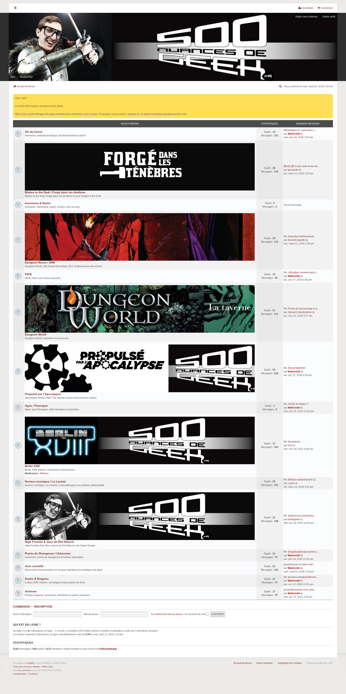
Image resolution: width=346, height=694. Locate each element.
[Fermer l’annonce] (330, 96)
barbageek (294, 519)
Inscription (43, 606)
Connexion (21, 606)
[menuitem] (281, 86)
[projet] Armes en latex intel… (299, 564)
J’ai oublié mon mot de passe (166, 614)
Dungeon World (35, 334)
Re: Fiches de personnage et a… (302, 308)
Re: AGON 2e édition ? (296, 404)
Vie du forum (33, 131)
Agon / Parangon (36, 405)
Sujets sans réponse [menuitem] (306, 16)
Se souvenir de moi (195, 614)
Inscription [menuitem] (307, 8)
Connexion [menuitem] (327, 8)
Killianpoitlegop (108, 648)
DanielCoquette (296, 240)
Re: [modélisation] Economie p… (301, 551)
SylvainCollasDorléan (300, 312)
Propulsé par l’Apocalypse (43, 394)
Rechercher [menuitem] (26, 77)
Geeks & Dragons (37, 578)
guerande (293, 169)
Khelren (44, 473)
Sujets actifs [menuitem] (328, 16)
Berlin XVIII (32, 466)
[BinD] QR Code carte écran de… (302, 166)
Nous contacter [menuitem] (264, 663)
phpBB (30, 663)
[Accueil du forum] (173, 46)
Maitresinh (294, 133)
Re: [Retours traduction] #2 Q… (301, 479)
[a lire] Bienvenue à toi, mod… (300, 589)
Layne (291, 483)
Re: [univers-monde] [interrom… (301, 577)
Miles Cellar (47, 667)
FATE (28, 274)
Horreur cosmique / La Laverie (45, 481)
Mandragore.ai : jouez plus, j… (300, 130)
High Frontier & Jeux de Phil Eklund (49, 541)
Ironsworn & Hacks (38, 203)
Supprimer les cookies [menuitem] (290, 663)
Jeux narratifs (34, 566)
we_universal (24, 670)
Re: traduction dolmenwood (299, 236)
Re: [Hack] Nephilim (294, 368)
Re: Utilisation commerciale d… (301, 272)
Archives (31, 591)
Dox (290, 445)
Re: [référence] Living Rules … (300, 515)
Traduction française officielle (26, 667)
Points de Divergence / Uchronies (47, 553)
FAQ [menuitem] (13, 77)
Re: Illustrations (292, 441)
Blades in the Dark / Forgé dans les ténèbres (55, 192)
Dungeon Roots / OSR (40, 262)
